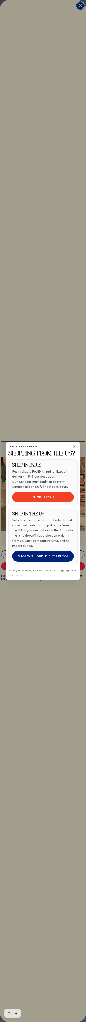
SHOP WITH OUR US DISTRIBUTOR (43, 556)
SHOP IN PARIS (43, 497)
